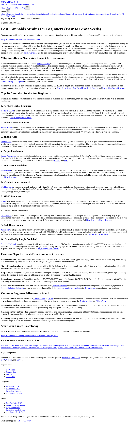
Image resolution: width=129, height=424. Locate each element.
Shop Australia (37, 14)
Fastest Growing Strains (15, 405)
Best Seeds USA (96, 348)
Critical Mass (6, 215)
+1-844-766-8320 (24, 421)
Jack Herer (5, 230)
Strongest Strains (77, 345)
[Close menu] (8, 11)
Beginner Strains (63, 345)
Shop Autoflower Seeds (10, 39)
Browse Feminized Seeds (30, 39)
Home (3, 345)
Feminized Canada (13, 391)
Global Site (10, 377)
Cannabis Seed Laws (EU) (76, 14)
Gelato (50, 299)
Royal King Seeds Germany (113, 88)
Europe (19, 360)
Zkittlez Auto (6, 142)
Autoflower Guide (107, 14)
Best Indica (110, 345)
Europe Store (6, 4)
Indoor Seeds (89, 345)
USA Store (10, 370)
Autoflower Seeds (26, 345)
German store (90, 288)
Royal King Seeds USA (66, 88)
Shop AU (21, 8)
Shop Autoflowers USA (10, 336)
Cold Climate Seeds (81, 348)
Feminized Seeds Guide (15, 410)
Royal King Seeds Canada (87, 88)
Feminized (66, 357)
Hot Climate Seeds (66, 348)
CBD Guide (11, 16)
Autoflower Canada (14, 393)
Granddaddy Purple (9, 244)
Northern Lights (7, 111)
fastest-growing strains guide (12, 81)
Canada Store (11, 372)
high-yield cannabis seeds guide (98, 220)
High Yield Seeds (13, 408)
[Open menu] (27, 7)
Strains (14, 4)
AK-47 (4, 201)
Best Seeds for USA (14, 403)
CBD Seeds (52, 345)
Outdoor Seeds (100, 345)
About (26, 4)
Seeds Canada (35, 348)
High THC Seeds (41, 345)
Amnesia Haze (39, 299)
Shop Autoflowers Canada (30, 336)
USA (66, 160)
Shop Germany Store (49, 336)
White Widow (6, 127)
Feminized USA (12, 386)
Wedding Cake (7, 187)
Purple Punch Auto (8, 156)
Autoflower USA (13, 389)
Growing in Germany (50, 348)
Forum (31, 4)
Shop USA (5, 8)
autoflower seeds (30, 53)
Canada (57, 160)
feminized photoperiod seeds (12, 288)
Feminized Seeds (12, 345)
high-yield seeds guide (13, 177)
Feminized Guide (93, 14)
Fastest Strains (11, 348)
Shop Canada (15, 14)
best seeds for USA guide (98, 234)
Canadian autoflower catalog (68, 288)
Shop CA (13, 8)
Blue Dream (6, 170)
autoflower (75, 357)
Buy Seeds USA (23, 348)
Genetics (20, 4)
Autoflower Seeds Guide (16, 412)
